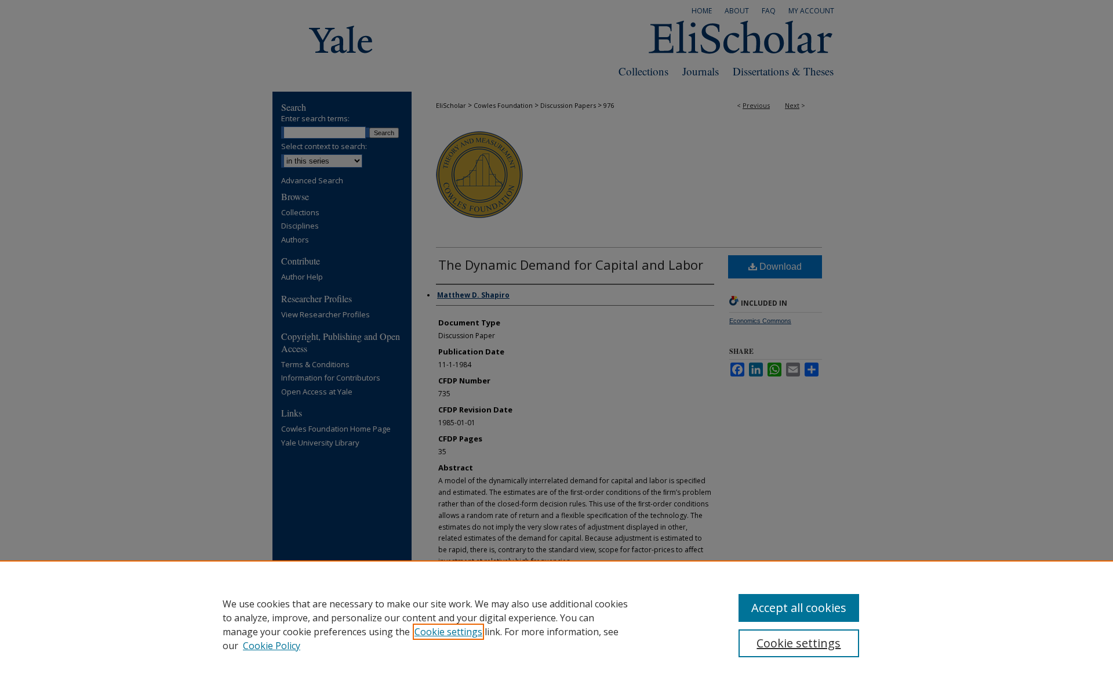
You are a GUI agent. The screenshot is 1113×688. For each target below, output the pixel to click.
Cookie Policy (271, 645)
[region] (556, 624)
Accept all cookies (798, 607)
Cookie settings (448, 631)
